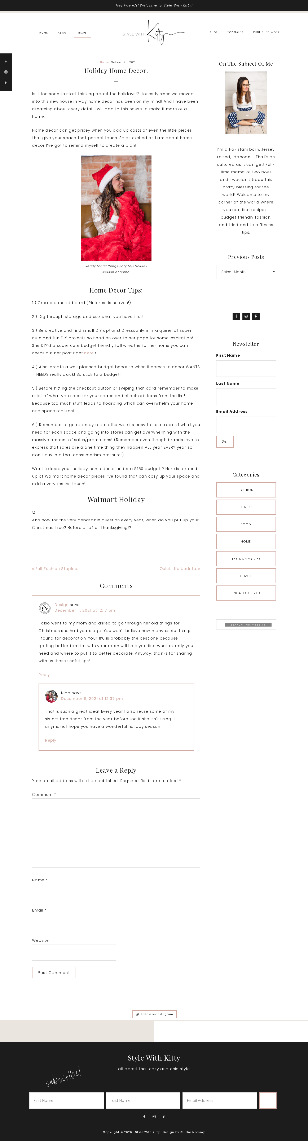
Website (40, 940)
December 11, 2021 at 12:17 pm (84, 610)
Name (40, 880)
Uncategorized (246, 593)
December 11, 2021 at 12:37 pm (92, 698)
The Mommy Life (246, 559)
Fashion (246, 490)
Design (61, 604)
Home (104, 62)
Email (39, 910)
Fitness (246, 507)
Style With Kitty (154, 32)
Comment (44, 794)
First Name (228, 355)
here (89, 353)
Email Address (232, 411)
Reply (44, 674)
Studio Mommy (192, 1132)
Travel (246, 576)
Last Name (228, 383)
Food (246, 524)
